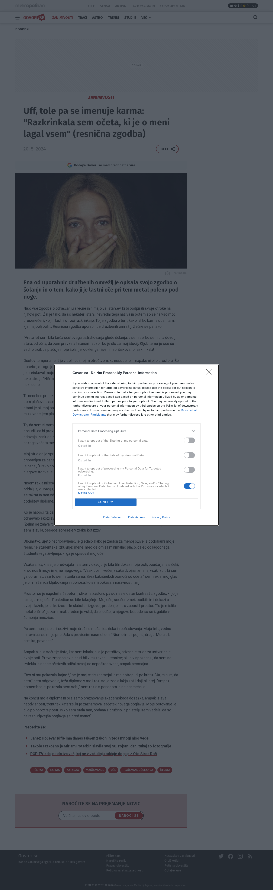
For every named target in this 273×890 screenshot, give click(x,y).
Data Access (136, 517)
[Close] (210, 373)
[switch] (189, 440)
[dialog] (136, 445)
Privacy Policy (160, 517)
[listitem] (136, 431)
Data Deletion (112, 517)
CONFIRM (106, 502)
